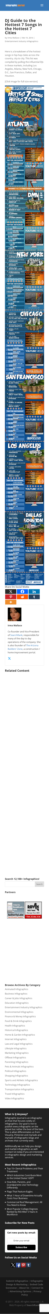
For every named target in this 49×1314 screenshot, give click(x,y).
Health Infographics (15, 1025)
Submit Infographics (17, 1280)
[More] (10, 602)
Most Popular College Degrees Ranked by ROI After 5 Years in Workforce (22, 1211)
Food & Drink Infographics (18, 1021)
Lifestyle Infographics (16, 1048)
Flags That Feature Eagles (20, 1191)
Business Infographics (16, 993)
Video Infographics (14, 1098)
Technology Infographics (17, 1084)
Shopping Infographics (16, 1075)
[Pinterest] (10, 596)
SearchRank (16, 635)
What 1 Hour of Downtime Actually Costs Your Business (24, 1197)
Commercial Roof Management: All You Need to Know (24, 1203)
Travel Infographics (14, 1093)
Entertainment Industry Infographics (21, 41)
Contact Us (37, 1287)
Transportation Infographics (19, 1089)
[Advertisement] (24, 771)
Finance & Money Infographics (20, 1016)
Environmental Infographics (19, 1011)
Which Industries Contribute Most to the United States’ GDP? (24, 1177)
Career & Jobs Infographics (18, 998)
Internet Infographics (16, 1039)
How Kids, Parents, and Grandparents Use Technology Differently (22, 1184)
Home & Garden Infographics (20, 1034)
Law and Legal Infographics (19, 1043)
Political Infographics (15, 1071)
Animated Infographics (16, 989)
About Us (24, 1287)
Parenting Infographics (16, 1061)
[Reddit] (22, 596)
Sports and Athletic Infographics (21, 1080)
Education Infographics (17, 1002)
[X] (10, 591)
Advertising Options (20, 1291)
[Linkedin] (34, 591)
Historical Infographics (16, 1030)
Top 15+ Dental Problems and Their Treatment (25, 1170)
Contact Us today (14, 1151)
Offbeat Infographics (15, 1057)
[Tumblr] (34, 596)
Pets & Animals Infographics (19, 1066)
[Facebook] (22, 591)
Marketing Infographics (17, 1052)
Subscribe (21, 1247)
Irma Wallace (13, 37)
